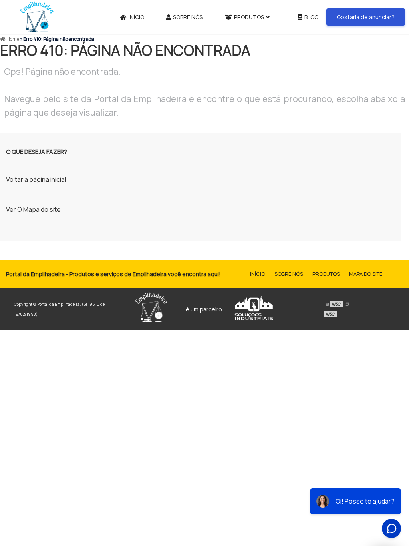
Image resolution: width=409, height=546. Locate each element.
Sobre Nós (188, 17)
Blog (311, 17)
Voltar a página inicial (36, 179)
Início (136, 17)
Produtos (249, 17)
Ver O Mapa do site (33, 209)
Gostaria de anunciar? (366, 17)
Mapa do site (365, 273)
